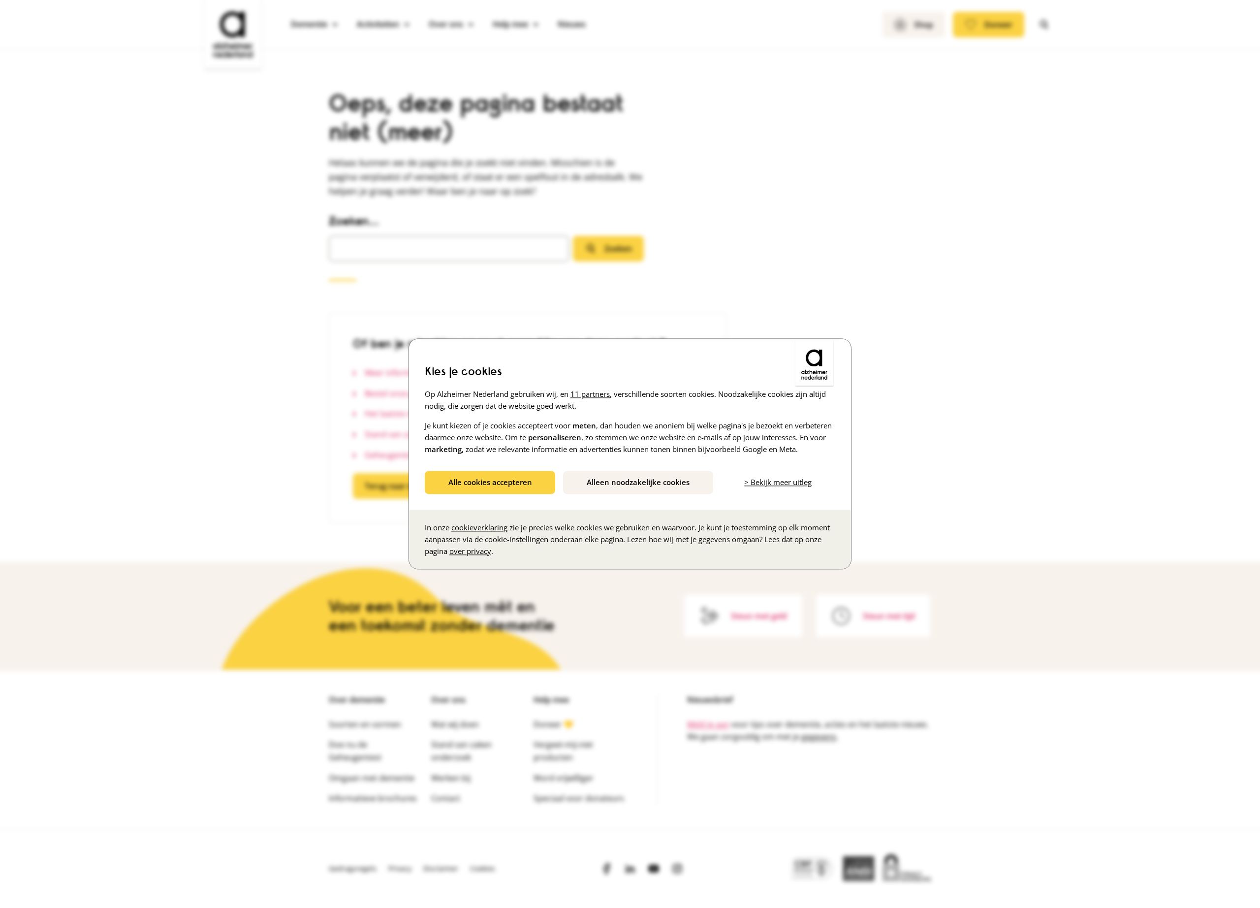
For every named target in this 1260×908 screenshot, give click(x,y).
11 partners (590, 394)
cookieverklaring (479, 528)
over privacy (470, 551)
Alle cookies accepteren (490, 482)
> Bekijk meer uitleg (778, 482)
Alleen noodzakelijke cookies (638, 482)
